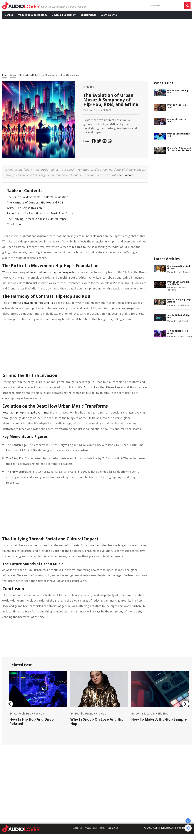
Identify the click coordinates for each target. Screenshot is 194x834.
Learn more (124, 175)
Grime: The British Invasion (24, 208)
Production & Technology (32, 14)
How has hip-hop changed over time (25, 412)
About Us (78, 828)
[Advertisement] (84, 44)
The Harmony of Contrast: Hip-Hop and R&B (35, 202)
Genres (9, 14)
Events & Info (109, 14)
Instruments (88, 14)
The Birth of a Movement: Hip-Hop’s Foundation (37, 197)
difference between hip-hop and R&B (31, 302)
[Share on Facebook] (94, 141)
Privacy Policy (91, 828)
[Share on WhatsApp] (110, 141)
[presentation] (9, 704)
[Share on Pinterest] (104, 141)
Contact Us (113, 828)
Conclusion (14, 224)
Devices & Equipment (64, 14)
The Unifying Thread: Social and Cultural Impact (37, 218)
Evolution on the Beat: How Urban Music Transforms (40, 213)
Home (4, 75)
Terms (102, 828)
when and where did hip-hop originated (51, 272)
